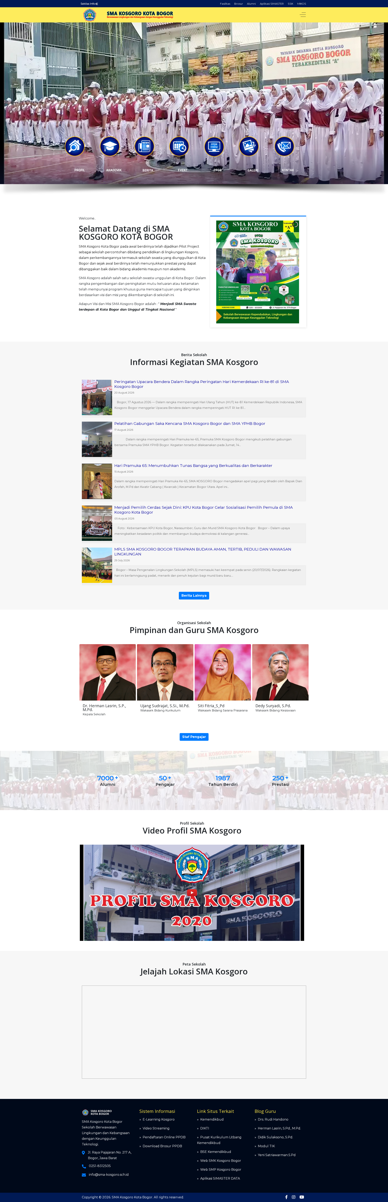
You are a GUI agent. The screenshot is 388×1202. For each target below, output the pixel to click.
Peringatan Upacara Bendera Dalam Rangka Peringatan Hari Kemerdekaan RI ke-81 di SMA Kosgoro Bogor (201, 384)
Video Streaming (156, 1128)
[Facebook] (286, 1197)
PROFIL (80, 170)
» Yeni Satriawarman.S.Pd (275, 1155)
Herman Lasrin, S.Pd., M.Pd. (279, 1128)
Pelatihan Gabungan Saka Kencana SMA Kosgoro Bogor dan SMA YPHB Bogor (189, 423)
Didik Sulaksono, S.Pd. (275, 1137)
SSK (290, 3)
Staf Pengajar (194, 737)
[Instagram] (293, 1197)
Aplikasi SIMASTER (272, 3)
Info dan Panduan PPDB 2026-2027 (144, 3)
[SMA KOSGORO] (140, 14)
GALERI (253, 170)
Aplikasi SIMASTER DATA (220, 1178)
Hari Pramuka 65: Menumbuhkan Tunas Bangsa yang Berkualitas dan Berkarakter (193, 465)
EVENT (183, 170)
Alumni (251, 3)
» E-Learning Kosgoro (157, 1119)
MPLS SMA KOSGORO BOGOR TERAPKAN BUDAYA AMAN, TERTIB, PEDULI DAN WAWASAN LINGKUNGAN (202, 551)
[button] (75, 146)
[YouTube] (301, 1197)
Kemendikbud (212, 1119)
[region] (194, 112)
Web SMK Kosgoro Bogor (220, 1161)
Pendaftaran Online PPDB (164, 1137)
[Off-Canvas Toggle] (303, 15)
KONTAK (288, 170)
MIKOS (301, 3)
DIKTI (204, 1128)
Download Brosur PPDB (162, 1146)
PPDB (218, 170)
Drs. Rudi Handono (273, 1119)
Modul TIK (266, 1146)
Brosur (238, 3)
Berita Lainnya (194, 595)
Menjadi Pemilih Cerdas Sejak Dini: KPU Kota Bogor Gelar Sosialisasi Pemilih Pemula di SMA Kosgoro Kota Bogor (203, 510)
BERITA (148, 170)
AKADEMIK (114, 170)
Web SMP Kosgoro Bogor (220, 1169)
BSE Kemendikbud (215, 1152)
